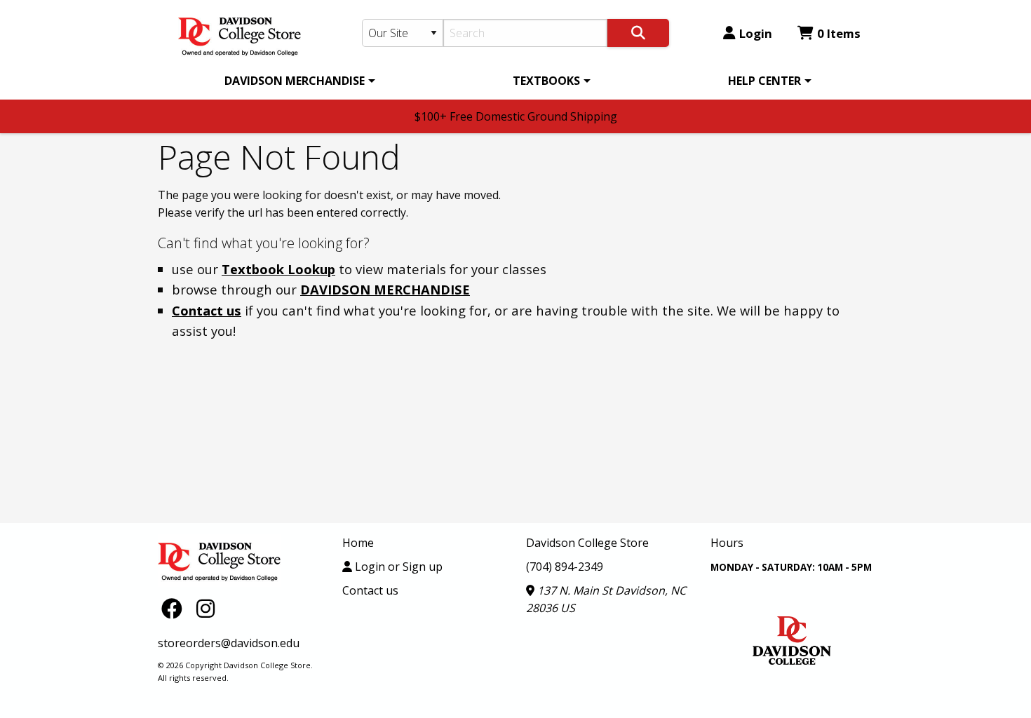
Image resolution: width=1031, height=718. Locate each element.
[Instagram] (205, 607)
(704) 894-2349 (564, 566)
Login (755, 33)
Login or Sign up (397, 566)
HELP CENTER (764, 80)
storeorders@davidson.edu (228, 643)
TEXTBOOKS (546, 80)
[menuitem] (297, 80)
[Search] (638, 33)
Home (358, 542)
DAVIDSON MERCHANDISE (294, 80)
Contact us (206, 310)
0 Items (839, 33)
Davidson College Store (587, 542)
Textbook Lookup (278, 269)
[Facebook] (175, 607)
